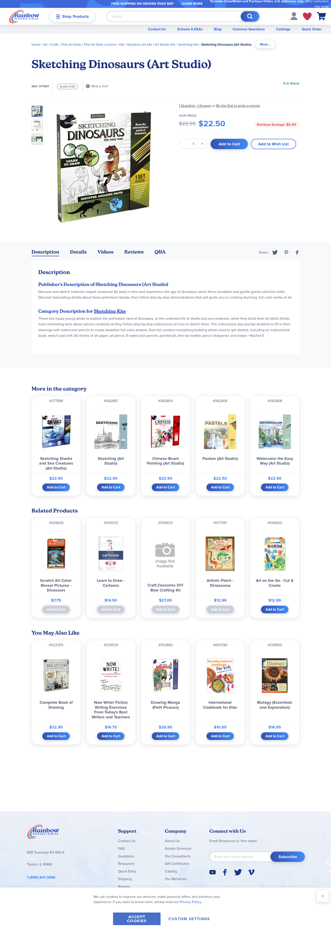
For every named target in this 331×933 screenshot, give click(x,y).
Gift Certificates (177, 863)
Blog (217, 29)
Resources (126, 863)
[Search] (250, 16)
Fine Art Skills (71, 44)
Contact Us (157, 29)
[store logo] (24, 16)
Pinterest (286, 252)
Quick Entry (127, 871)
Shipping (125, 878)
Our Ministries (176, 878)
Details (78, 251)
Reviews (134, 251)
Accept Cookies (137, 919)
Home (36, 44)
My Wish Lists (307, 16)
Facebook (297, 252)
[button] (294, 15)
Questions (126, 856)
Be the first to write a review (238, 106)
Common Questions (249, 29)
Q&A (160, 251)
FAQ (121, 848)
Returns (124, 886)
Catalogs (283, 29)
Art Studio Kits (165, 44)
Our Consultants (177, 856)
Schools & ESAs (190, 29)
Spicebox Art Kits (139, 44)
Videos (105, 251)
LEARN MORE (192, 3)
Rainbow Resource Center (43, 833)
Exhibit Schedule (178, 848)
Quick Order (312, 29)
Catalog (171, 871)
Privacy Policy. (191, 901)
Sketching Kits (188, 44)
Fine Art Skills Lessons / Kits (104, 44)
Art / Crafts (51, 44)
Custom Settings (189, 919)
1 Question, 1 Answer (195, 105)
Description (45, 251)
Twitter (275, 252)
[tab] (265, 44)
